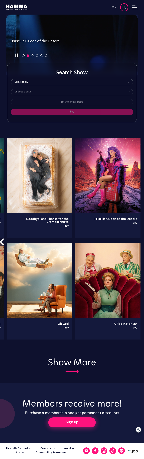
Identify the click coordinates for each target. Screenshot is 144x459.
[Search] (124, 7)
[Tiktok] (112, 450)
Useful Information (18, 448)
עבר (114, 7)
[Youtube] (86, 450)
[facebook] (95, 450)
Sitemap (20, 452)
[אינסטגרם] (104, 450)
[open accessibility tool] (138, 430)
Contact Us (47, 448)
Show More (72, 362)
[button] (23, 55)
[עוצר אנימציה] (16, 55)
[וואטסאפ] (121, 450)
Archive (69, 448)
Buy (135, 223)
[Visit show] (72, 45)
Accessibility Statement (51, 452)
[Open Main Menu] (135, 7)
